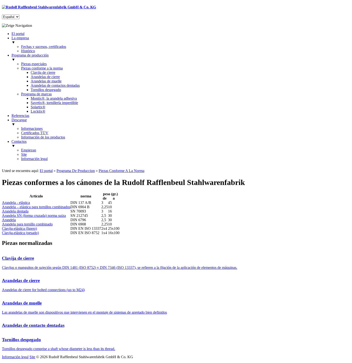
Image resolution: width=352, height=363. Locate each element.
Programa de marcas (36, 94)
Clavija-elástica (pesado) (20, 233)
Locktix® (38, 111)
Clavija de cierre (43, 72)
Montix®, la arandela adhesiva (54, 98)
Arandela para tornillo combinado (27, 224)
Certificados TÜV (34, 133)
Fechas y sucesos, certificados (43, 47)
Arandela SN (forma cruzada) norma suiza (34, 215)
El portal (46, 171)
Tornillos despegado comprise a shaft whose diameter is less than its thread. (58, 349)
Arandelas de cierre (45, 77)
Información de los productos (43, 137)
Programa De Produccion (76, 171)
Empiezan (28, 150)
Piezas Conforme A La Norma (121, 171)
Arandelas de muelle (46, 81)
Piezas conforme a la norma (42, 68)
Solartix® (38, 107)
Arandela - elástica (16, 203)
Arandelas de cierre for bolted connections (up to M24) (43, 290)
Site (24, 154)
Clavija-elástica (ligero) (19, 228)
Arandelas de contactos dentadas (55, 85)
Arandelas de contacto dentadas (33, 325)
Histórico (28, 51)
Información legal (34, 159)
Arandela (9, 220)
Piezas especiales (34, 64)
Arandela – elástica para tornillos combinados (36, 207)
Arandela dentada (15, 211)
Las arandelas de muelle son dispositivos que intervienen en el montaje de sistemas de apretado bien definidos (84, 312)
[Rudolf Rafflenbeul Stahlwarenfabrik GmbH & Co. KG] (49, 7)
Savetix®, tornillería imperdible (54, 103)
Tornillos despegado (46, 90)
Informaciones (32, 129)
